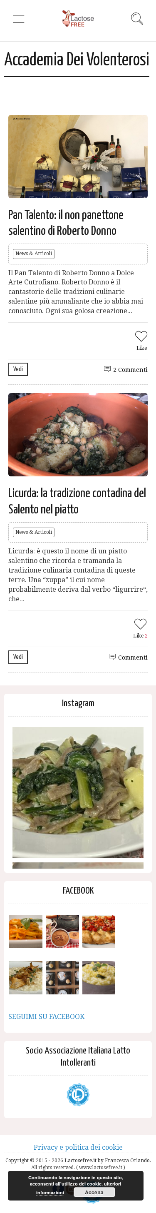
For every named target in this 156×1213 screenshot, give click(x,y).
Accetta (94, 1192)
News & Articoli (33, 254)
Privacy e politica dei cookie (78, 1147)
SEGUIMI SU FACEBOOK (46, 1017)
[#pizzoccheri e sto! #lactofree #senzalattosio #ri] (78, 792)
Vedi (18, 369)
